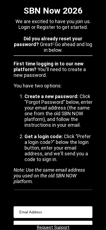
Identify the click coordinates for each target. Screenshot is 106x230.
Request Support (53, 227)
